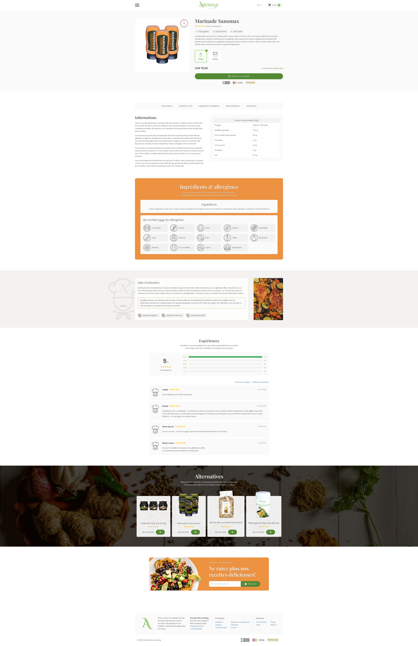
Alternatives (251, 106)
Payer (273, 622)
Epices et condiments (240, 622)
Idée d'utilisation (233, 106)
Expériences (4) (185, 106)
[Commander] (160, 532)
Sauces (218, 625)
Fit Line (233, 627)
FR (258, 5)
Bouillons (219, 622)
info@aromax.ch (197, 626)
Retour (273, 625)
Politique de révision (260, 382)
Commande (261, 622)
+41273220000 (196, 629)
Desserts (234, 625)
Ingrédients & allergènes (209, 106)
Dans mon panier (241, 76)
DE (261, 5)
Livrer (258, 625)
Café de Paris (221, 627)
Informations (167, 106)
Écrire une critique (242, 382)
